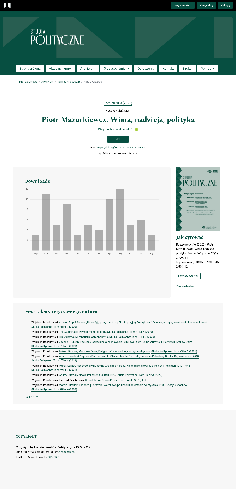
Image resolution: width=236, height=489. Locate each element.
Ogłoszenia (146, 68)
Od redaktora (93, 380)
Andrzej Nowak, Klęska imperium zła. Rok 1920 (87, 375)
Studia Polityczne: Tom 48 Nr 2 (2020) (54, 326)
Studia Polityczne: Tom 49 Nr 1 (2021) (174, 351)
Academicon (66, 452)
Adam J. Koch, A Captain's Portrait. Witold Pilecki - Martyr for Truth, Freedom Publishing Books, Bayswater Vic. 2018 (129, 356)
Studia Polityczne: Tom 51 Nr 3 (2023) (54, 346)
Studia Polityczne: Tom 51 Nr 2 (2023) (132, 337)
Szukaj (187, 68)
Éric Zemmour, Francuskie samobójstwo (83, 337)
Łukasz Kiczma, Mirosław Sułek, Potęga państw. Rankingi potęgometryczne (104, 351)
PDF (118, 139)
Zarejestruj (206, 5)
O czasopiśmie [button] (115, 68)
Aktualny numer (60, 68)
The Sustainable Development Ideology (82, 331)
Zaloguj (225, 5)
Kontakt (168, 68)
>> (36, 396)
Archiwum (87, 68)
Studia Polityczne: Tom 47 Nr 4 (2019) (130, 331)
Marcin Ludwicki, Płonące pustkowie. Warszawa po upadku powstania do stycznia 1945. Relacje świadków (123, 385)
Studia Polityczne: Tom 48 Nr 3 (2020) (139, 375)
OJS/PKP (53, 457)
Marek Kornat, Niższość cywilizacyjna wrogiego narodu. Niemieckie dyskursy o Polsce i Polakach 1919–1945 (124, 365)
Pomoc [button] (206, 68)
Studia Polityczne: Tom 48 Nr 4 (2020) (54, 389)
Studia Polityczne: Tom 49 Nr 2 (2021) (54, 370)
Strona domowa (28, 81)
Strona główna (30, 68)
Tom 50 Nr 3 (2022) (69, 81)
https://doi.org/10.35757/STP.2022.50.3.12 (121, 148)
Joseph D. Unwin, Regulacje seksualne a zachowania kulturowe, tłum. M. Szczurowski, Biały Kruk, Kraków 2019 (125, 342)
